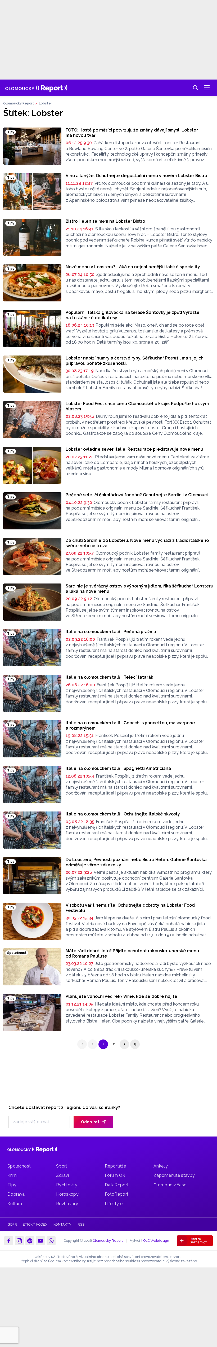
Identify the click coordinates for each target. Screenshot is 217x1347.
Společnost (19, 1166)
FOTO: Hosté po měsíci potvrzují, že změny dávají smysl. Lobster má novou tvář (132, 133)
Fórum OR (115, 1175)
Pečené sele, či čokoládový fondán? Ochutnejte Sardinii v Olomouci (137, 494)
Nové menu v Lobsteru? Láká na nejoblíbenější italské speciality (133, 266)
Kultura (14, 1203)
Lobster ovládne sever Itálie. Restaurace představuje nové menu (134, 449)
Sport (61, 1166)
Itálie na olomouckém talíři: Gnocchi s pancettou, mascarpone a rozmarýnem (130, 725)
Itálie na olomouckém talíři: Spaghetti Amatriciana (118, 768)
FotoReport (116, 1194)
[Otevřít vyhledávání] (196, 88)
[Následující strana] (124, 1044)
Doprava (16, 1194)
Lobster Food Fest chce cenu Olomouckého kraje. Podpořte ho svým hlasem (137, 406)
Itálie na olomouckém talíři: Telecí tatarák (109, 677)
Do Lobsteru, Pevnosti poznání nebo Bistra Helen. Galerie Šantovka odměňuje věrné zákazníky (136, 862)
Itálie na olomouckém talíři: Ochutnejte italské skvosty (123, 814)
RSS (81, 1224)
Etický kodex (35, 1224)
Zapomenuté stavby (174, 1175)
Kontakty (62, 1224)
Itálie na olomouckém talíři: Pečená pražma (111, 631)
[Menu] (207, 87)
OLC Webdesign (156, 1241)
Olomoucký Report (18, 103)
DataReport (117, 1184)
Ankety (160, 1166)
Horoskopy (67, 1194)
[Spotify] (29, 1240)
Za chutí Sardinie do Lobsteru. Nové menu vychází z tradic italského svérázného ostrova (137, 543)
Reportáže (115, 1166)
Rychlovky (66, 1184)
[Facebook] (8, 1240)
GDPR (12, 1224)
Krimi (12, 1175)
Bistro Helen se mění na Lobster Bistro (105, 221)
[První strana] (82, 1044)
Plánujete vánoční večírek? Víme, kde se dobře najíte (121, 996)
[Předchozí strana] (92, 1044)
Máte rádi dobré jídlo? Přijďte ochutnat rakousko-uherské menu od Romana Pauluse (132, 953)
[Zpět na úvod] (36, 88)
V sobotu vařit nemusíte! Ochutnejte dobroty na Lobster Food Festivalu (130, 908)
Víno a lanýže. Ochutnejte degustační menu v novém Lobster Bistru (136, 175)
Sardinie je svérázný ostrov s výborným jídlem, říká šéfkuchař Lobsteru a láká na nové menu (139, 588)
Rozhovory (67, 1203)
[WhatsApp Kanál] (51, 1240)
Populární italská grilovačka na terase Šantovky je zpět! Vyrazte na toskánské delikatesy (133, 315)
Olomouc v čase (169, 1184)
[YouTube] (40, 1240)
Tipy (11, 1184)
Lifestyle (114, 1203)
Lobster (45, 103)
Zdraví (62, 1175)
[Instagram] (19, 1240)
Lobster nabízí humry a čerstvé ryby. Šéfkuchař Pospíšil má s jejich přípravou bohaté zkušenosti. (135, 361)
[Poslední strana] (135, 1044)
